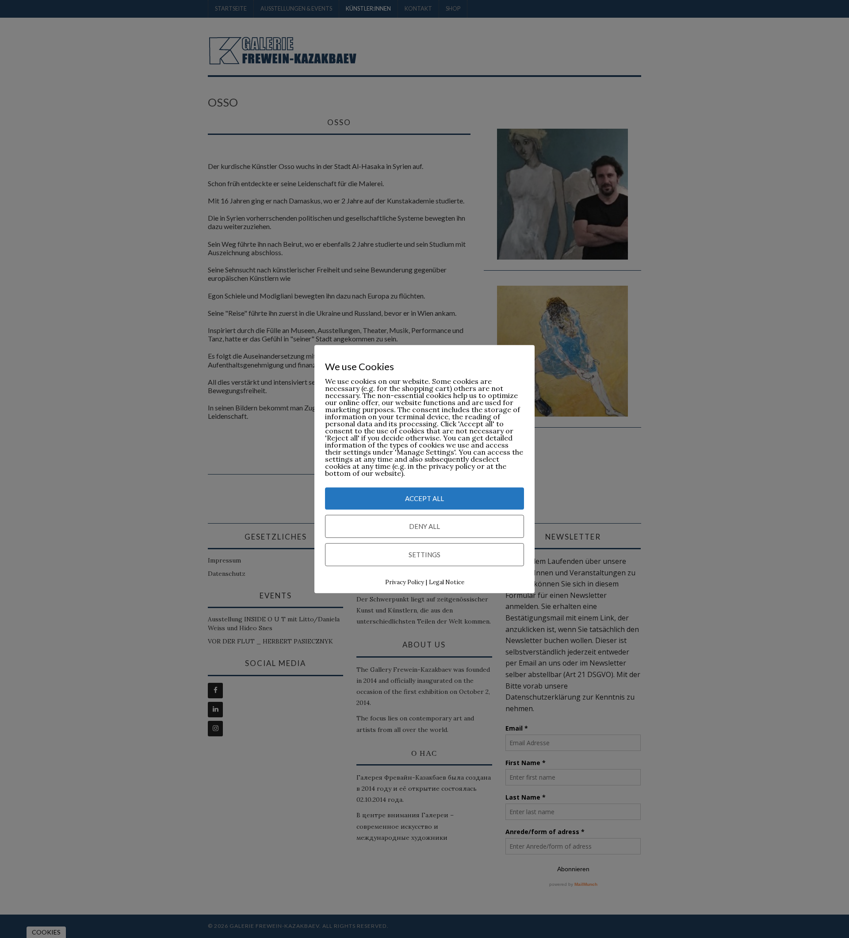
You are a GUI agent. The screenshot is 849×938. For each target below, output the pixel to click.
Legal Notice (446, 582)
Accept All (424, 498)
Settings (424, 555)
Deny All (424, 526)
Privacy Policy (404, 582)
